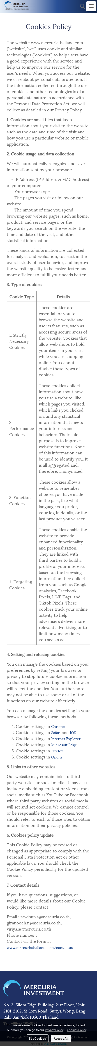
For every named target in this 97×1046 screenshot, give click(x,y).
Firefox (57, 750)
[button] (80, 6)
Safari (56, 732)
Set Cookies (37, 1038)
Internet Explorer (66, 738)
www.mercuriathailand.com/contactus (40, 947)
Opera (56, 757)
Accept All (61, 1038)
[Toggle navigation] (91, 6)
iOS (73, 732)
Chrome (58, 726)
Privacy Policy (54, 1030)
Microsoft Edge (64, 744)
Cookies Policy (76, 1030)
